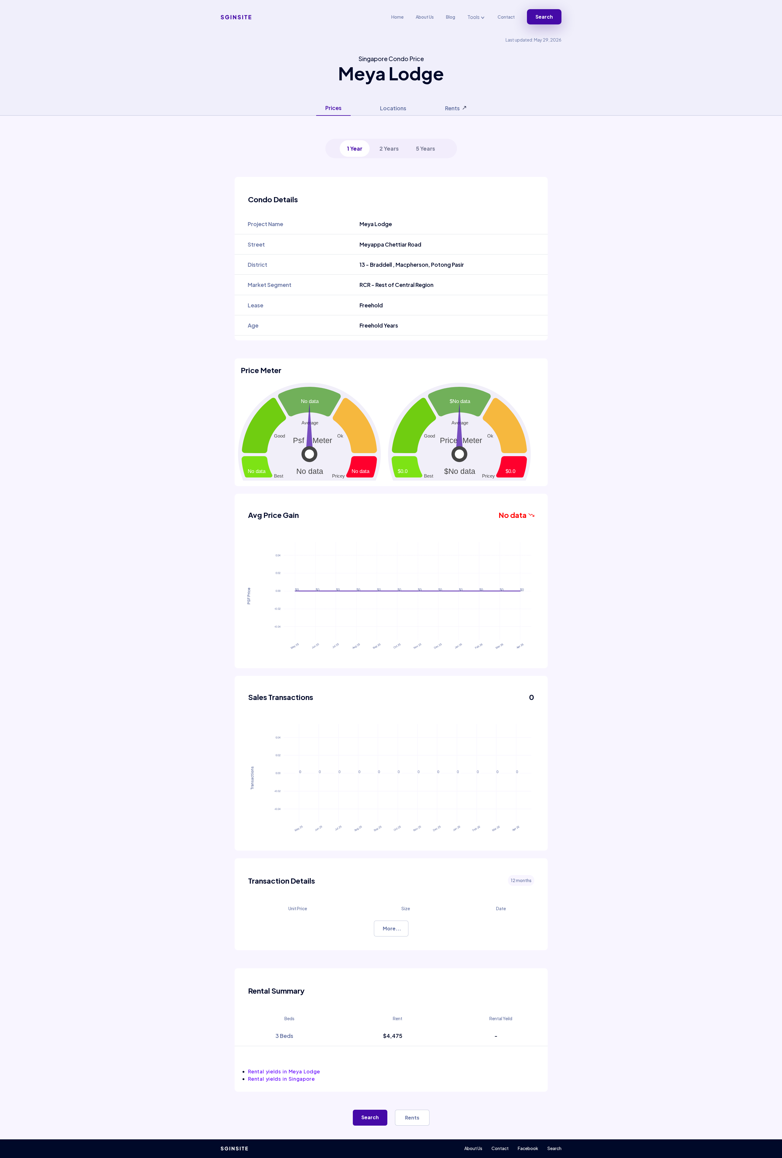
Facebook (528, 1148)
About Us (425, 17)
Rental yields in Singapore (281, 1079)
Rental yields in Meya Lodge (284, 1071)
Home (397, 17)
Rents (412, 1117)
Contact (506, 17)
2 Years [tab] (389, 148)
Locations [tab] (393, 108)
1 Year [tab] (354, 148)
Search (544, 16)
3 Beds (284, 1035)
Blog (450, 17)
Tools (474, 17)
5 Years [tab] (425, 148)
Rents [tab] (452, 108)
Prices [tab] (333, 107)
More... (392, 928)
